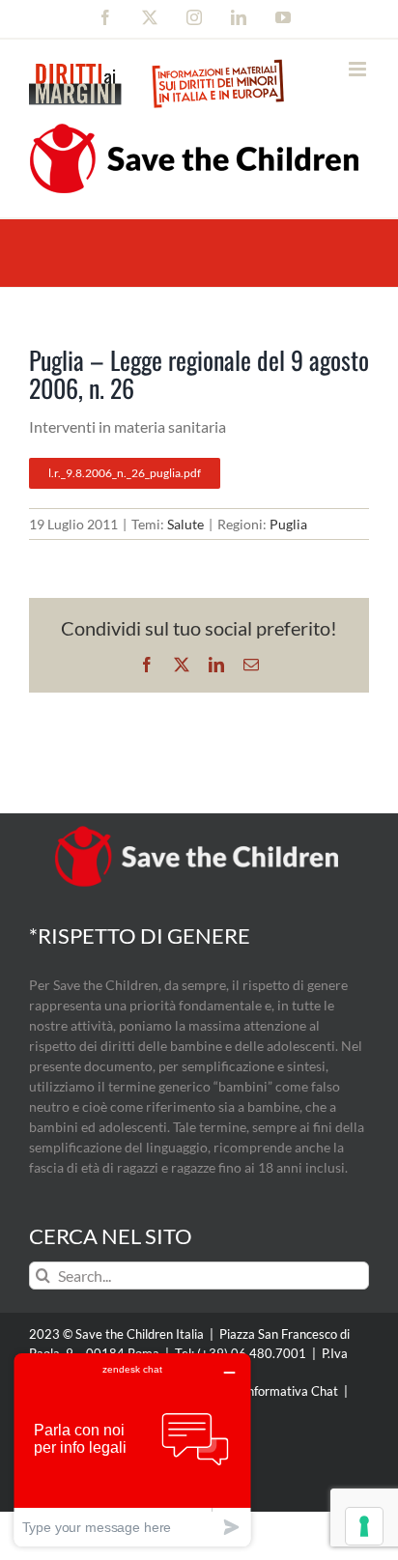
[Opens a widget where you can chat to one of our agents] (132, 1449)
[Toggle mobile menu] (359, 69)
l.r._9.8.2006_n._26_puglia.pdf (124, 473)
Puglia (288, 524)
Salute (185, 524)
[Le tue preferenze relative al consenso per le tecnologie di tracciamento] (364, 1526)
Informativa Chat (290, 1391)
